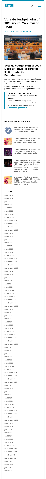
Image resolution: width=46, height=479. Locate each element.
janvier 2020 (9, 445)
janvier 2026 (9, 217)
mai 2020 (8, 433)
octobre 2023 (9, 303)
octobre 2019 (9, 455)
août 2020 (8, 423)
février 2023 (9, 328)
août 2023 (8, 309)
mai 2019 (8, 471)
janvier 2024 (9, 293)
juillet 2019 (8, 464)
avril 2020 (8, 436)
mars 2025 (8, 249)
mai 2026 (8, 205)
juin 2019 (7, 467)
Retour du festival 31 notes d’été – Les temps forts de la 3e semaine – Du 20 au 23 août (26, 151)
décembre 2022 (10, 334)
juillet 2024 (8, 274)
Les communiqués (24, 31)
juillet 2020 (8, 426)
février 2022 (9, 366)
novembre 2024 (10, 262)
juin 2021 (7, 391)
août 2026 (8, 195)
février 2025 (9, 252)
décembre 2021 (10, 372)
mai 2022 (8, 357)
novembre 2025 (10, 224)
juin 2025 (8, 239)
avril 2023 (8, 322)
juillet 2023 (8, 312)
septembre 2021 (10, 382)
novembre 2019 (10, 452)
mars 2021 (8, 401)
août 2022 (8, 347)
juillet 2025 (8, 236)
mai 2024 (8, 281)
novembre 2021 (10, 376)
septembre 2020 (11, 420)
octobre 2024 (10, 265)
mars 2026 (8, 211)
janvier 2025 (9, 255)
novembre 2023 (10, 300)
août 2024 (8, 271)
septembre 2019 (10, 458)
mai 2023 (8, 319)
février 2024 (9, 290)
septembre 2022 (11, 344)
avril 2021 (8, 398)
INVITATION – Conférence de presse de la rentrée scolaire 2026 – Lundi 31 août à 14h (25, 129)
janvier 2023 (9, 331)
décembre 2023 (10, 296)
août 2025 (8, 233)
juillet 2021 (8, 388)
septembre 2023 (11, 306)
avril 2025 (8, 246)
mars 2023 (8, 325)
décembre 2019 (10, 448)
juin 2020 (8, 429)
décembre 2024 (10, 258)
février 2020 (9, 442)
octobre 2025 (9, 227)
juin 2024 (8, 277)
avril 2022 (8, 360)
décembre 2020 (10, 410)
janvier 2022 (9, 369)
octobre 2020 (10, 417)
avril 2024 (8, 284)
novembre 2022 (10, 338)
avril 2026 (8, 208)
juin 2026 (8, 201)
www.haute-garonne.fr (17, 107)
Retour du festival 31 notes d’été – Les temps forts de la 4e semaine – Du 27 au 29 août (26, 140)
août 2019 (8, 461)
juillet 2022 (8, 350)
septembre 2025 (11, 230)
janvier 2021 (9, 407)
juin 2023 (8, 315)
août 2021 (8, 385)
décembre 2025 (10, 220)
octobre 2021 (9, 379)
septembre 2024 (11, 268)
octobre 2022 (9, 341)
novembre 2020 (10, 414)
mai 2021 (8, 395)
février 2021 (9, 404)
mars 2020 (8, 439)
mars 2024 (8, 287)
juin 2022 (8, 353)
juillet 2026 (8, 198)
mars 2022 (8, 363)
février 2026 (9, 214)
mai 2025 (8, 243)
